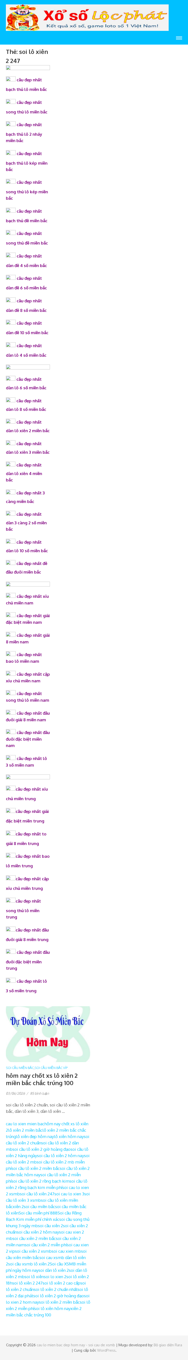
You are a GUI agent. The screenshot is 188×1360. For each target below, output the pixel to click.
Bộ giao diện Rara (168, 1345)
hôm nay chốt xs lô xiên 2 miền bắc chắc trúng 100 (42, 1079)
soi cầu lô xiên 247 (37, 1193)
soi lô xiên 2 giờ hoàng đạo (58, 1295)
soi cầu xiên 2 (50, 1225)
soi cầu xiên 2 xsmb (33, 1251)
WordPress (106, 1350)
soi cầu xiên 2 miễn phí (46, 1244)
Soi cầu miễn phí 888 (38, 1212)
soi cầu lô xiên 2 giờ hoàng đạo (41, 1149)
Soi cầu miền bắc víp (51, 1068)
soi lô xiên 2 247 (27, 1283)
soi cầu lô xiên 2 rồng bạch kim (41, 1181)
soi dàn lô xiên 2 (53, 1270)
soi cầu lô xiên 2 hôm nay (60, 1155)
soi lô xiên (34, 1276)
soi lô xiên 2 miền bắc (59, 1302)
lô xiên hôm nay (69, 1136)
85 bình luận (39, 1093)
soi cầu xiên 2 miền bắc (34, 1238)
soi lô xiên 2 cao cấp (61, 1283)
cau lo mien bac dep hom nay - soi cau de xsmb (76, 1345)
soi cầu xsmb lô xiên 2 (29, 1263)
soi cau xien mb (66, 1251)
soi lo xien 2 (55, 1276)
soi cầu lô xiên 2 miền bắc (36, 1168)
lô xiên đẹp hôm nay (35, 1136)
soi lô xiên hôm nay (52, 1308)
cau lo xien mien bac (25, 1123)
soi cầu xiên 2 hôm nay (38, 1232)
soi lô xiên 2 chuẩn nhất (56, 1289)
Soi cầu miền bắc (20, 1068)
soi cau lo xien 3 (69, 1193)
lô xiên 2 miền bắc (25, 1130)
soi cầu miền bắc (39, 1206)
